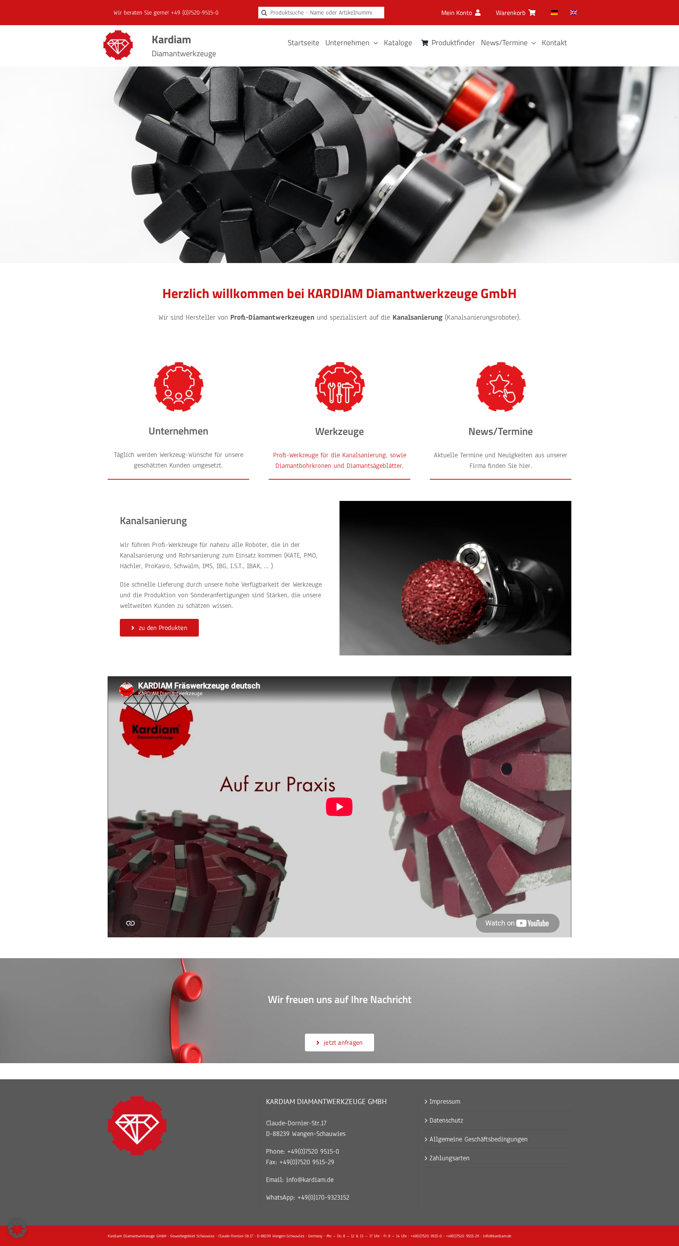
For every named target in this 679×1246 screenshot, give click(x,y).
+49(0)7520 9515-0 (313, 1151)
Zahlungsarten (449, 1158)
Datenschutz (446, 1120)
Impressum (444, 1101)
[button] (17, 1228)
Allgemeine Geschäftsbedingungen (478, 1139)
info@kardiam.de (310, 1179)
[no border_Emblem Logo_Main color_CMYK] (118, 33)
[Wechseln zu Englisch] (573, 12)
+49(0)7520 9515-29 (306, 1162)
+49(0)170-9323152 (323, 1197)
